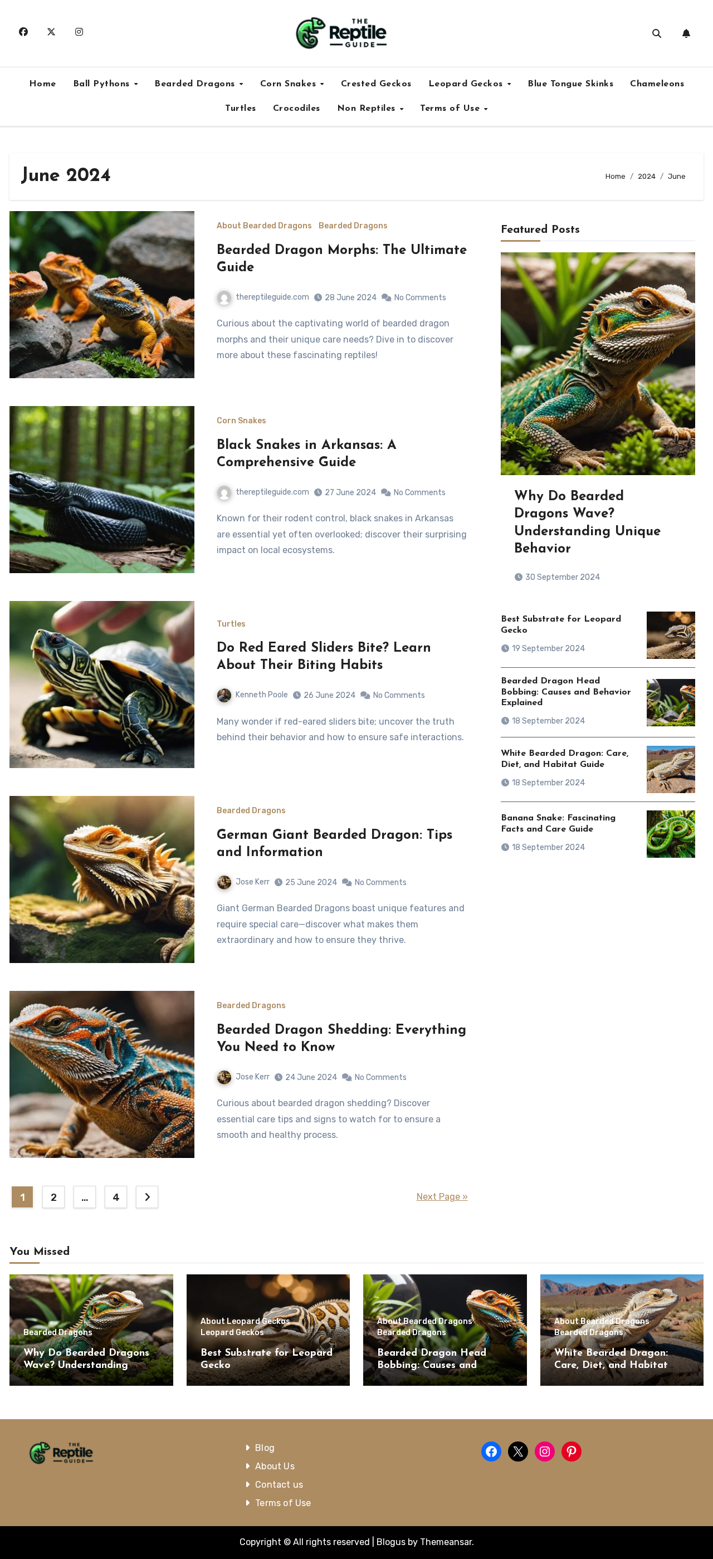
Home (42, 84)
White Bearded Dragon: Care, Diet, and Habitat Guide (611, 1365)
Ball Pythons (103, 84)
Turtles (240, 108)
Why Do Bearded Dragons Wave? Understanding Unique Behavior (86, 1365)
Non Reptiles (368, 108)
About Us (275, 1466)
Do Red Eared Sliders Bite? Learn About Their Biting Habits (324, 657)
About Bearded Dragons (264, 226)
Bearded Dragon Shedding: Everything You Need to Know (341, 1039)
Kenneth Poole (262, 695)
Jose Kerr (253, 882)
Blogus (391, 1542)
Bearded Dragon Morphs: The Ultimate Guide (342, 259)
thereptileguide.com (272, 297)
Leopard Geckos (467, 84)
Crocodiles (296, 108)
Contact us (280, 1484)
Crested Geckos (376, 84)
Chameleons (657, 84)
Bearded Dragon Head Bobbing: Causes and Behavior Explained (566, 692)
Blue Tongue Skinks (570, 84)
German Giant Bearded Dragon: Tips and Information (334, 844)
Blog (265, 1448)
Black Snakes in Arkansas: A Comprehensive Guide (307, 454)
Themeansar (446, 1542)
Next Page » (442, 1196)
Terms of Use (451, 108)
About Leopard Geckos (245, 1322)
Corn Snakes (289, 84)
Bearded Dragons (196, 84)
